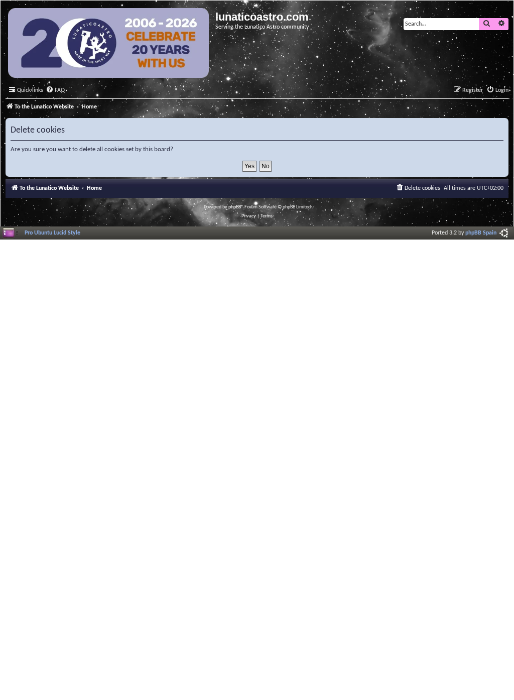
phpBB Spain (480, 233)
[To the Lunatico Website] (109, 44)
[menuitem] (55, 90)
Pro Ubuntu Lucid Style (52, 233)
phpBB (234, 207)
